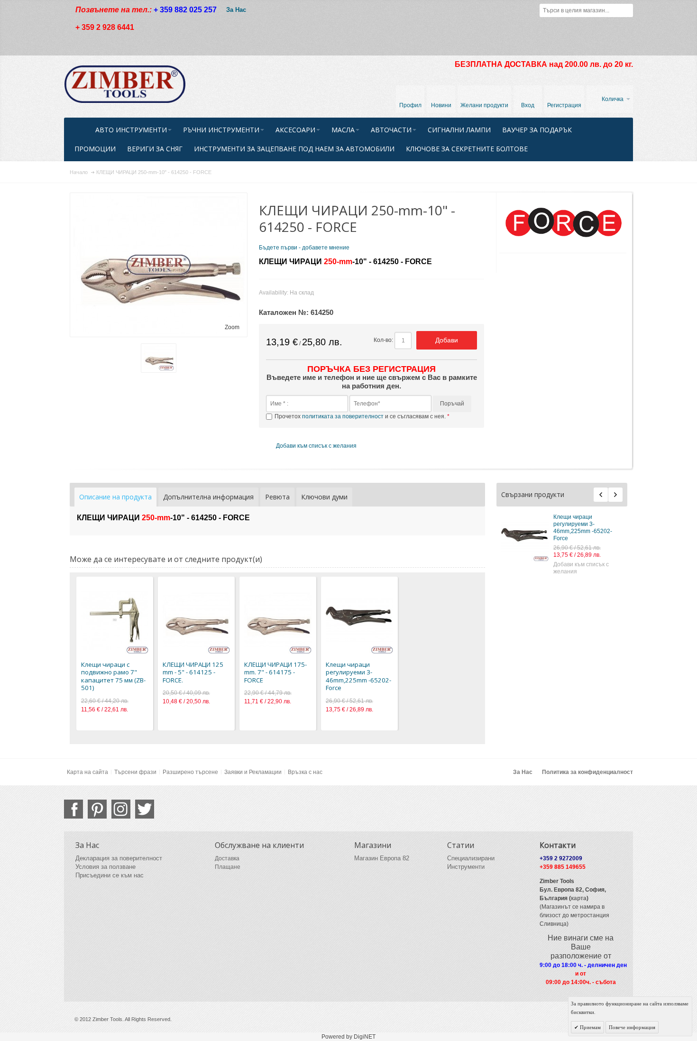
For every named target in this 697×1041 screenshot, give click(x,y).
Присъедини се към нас (109, 875)
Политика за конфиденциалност (587, 772)
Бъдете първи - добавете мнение (304, 247)
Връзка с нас (305, 772)
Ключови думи (324, 496)
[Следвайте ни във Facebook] (73, 809)
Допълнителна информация (208, 496)
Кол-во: (383, 340)
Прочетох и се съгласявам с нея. (361, 416)
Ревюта (277, 496)
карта (579, 898)
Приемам (589, 1027)
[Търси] (626, 10)
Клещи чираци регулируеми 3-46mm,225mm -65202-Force (582, 528)
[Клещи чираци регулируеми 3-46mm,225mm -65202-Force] (525, 537)
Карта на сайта (87, 772)
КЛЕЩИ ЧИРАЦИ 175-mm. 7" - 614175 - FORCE (275, 672)
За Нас (236, 9)
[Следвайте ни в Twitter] (144, 809)
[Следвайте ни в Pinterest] (97, 809)
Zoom (232, 327)
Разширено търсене (190, 772)
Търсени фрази (135, 772)
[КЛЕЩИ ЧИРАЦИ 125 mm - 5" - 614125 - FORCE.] (196, 620)
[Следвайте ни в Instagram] (120, 809)
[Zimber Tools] (125, 84)
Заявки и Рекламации (253, 772)
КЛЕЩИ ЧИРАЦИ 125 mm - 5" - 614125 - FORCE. (193, 672)
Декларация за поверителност (118, 858)
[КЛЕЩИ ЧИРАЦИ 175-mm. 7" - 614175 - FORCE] (278, 620)
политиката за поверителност (343, 416)
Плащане (227, 867)
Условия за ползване (105, 866)
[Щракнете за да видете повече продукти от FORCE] (563, 223)
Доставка (227, 858)
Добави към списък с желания (581, 568)
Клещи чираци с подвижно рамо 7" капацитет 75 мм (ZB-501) (113, 676)
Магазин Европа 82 (381, 858)
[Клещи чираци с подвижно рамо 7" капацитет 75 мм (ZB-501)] (114, 620)
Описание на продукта (115, 496)
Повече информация (632, 1027)
